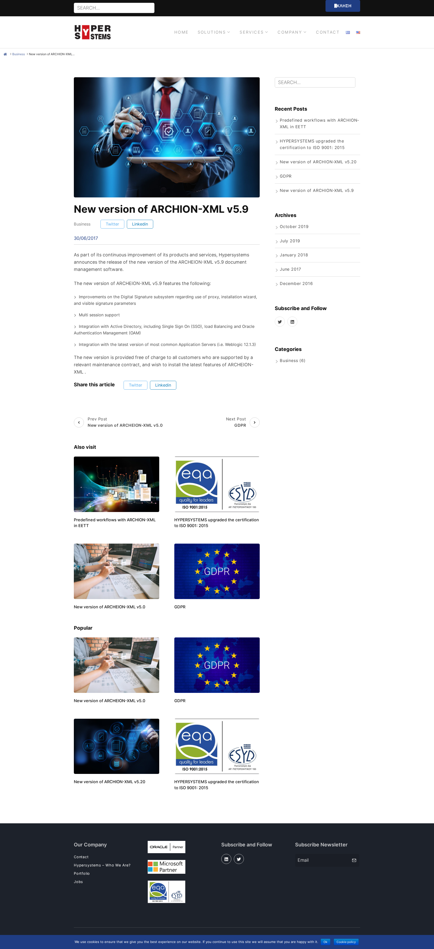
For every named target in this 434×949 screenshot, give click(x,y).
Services (252, 32)
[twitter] (280, 322)
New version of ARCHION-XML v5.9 (317, 190)
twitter (112, 224)
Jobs (78, 882)
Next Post (236, 422)
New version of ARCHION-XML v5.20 (109, 781)
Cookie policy (346, 942)
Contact (328, 32)
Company (290, 32)
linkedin (140, 224)
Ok (325, 942)
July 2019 (290, 240)
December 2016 (296, 283)
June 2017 (290, 269)
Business (18, 54)
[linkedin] (292, 322)
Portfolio (82, 873)
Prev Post (125, 422)
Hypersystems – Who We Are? (102, 865)
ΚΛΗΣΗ (344, 5)
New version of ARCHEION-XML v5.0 (109, 606)
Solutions (212, 32)
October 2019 (294, 226)
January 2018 (294, 254)
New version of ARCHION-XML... (52, 54)
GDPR (179, 606)
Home (181, 32)
